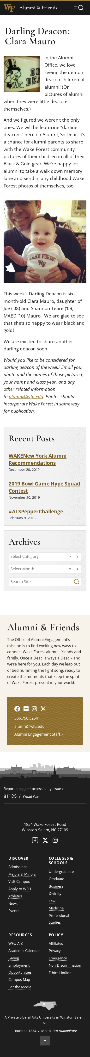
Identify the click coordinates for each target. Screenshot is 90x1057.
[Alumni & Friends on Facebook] (17, 709)
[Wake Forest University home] (9, 8)
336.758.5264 (26, 718)
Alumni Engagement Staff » (38, 734)
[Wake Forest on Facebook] (35, 841)
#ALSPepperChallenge (36, 511)
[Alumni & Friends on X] (43, 709)
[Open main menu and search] (78, 7)
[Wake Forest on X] (45, 841)
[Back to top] (45, 1040)
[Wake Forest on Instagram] (55, 841)
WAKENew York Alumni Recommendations (37, 459)
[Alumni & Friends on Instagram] (34, 709)
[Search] (76, 582)
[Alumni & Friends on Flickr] (26, 709)
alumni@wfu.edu (26, 396)
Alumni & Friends (38, 8)
